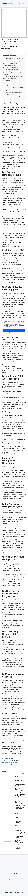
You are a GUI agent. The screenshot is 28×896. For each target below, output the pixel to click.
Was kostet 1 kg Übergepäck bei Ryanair (14, 93)
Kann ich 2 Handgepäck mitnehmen (14, 82)
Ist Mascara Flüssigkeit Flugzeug (14, 96)
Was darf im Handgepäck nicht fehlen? (12, 73)
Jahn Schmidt (4, 46)
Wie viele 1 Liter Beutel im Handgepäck (12, 70)
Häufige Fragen (5, 48)
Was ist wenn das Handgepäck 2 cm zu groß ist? (13, 59)
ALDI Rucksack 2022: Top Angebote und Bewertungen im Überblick (20, 807)
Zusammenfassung (9, 98)
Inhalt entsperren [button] (14, 330)
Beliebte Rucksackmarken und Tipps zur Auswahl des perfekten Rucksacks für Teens (19, 821)
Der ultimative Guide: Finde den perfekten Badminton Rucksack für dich (19, 847)
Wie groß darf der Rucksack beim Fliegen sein (14, 90)
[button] (22, 56)
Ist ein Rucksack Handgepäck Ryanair (13, 84)
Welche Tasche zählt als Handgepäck (15, 76)
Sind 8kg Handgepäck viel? (11, 67)
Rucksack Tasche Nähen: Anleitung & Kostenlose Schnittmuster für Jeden (20, 795)
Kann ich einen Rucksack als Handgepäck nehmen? (11, 64)
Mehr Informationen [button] (14, 332)
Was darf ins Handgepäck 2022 (13, 61)
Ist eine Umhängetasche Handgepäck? (11, 79)
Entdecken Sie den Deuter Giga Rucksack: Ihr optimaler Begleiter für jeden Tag (20, 783)
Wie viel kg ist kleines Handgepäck (14, 87)
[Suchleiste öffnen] (20, 3)
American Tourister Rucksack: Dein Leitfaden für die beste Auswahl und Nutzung (20, 835)
